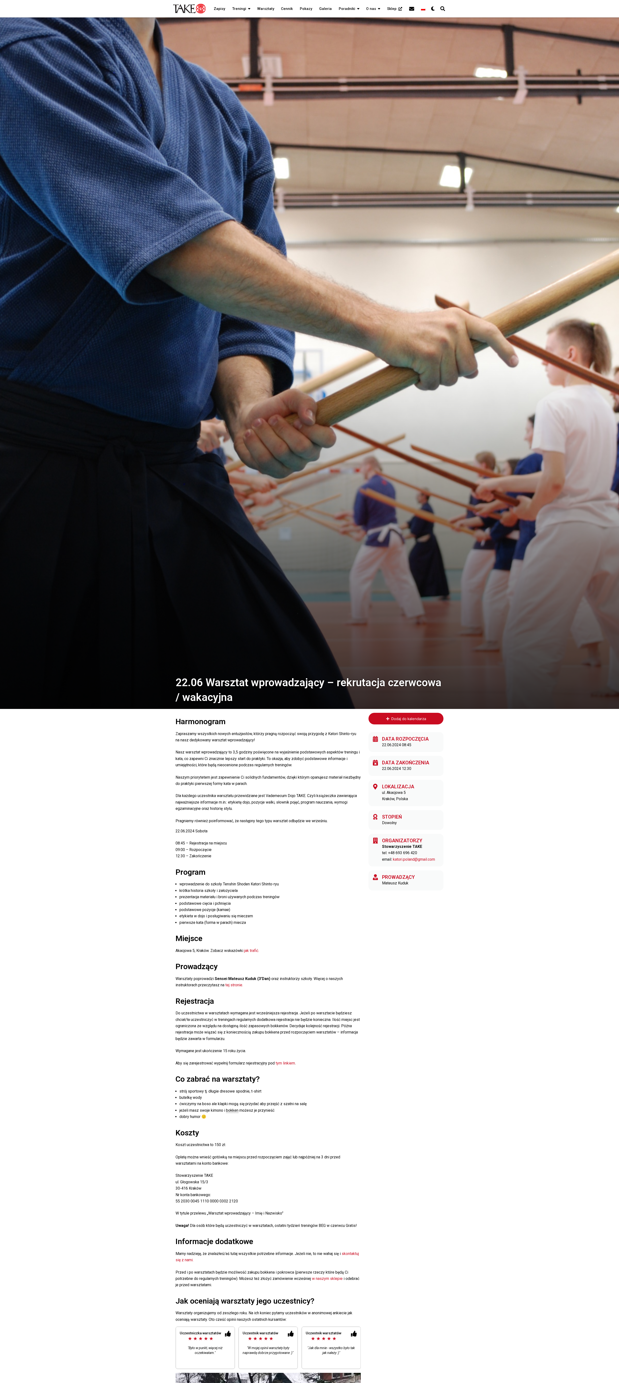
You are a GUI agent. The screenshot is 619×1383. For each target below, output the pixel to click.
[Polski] (423, 9)
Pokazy (306, 9)
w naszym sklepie (328, 1278)
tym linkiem (285, 1063)
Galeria (325, 9)
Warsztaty (265, 9)
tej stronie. (234, 985)
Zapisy (219, 9)
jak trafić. (251, 950)
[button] (248, 8)
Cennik (287, 9)
